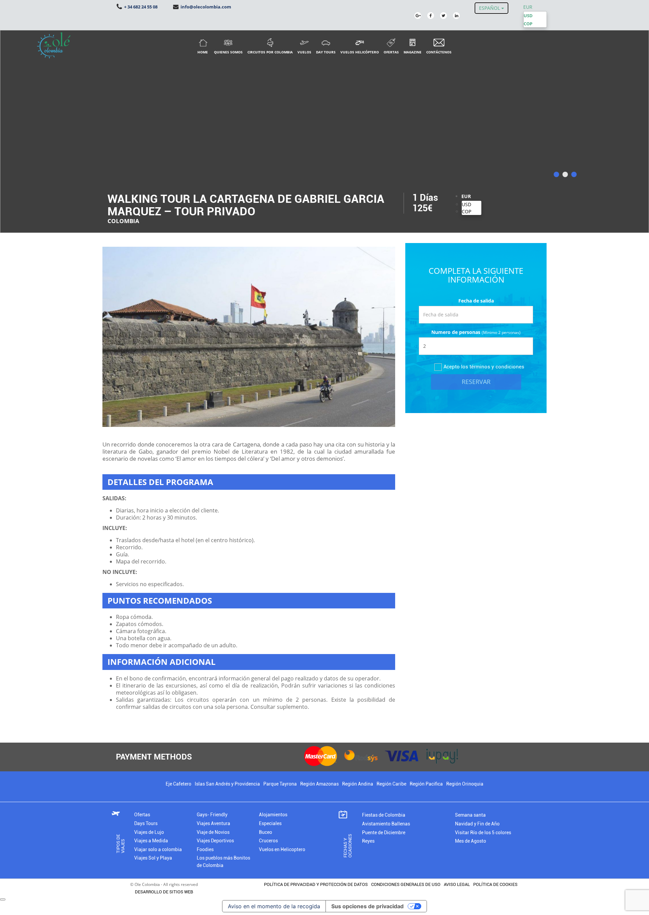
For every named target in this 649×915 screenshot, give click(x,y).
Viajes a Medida (151, 841)
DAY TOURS (326, 52)
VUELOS (304, 52)
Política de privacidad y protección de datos (316, 884)
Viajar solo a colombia (158, 849)
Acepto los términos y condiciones (483, 367)
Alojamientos (273, 815)
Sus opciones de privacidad (367, 906)
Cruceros (268, 841)
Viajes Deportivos (215, 841)
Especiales (270, 823)
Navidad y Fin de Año (477, 824)
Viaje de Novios (213, 832)
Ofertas (142, 815)
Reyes (368, 841)
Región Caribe (391, 784)
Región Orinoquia (464, 784)
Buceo (265, 832)
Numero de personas (455, 332)
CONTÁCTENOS (439, 52)
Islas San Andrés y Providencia (227, 784)
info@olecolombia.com (205, 7)
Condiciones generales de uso (405, 884)
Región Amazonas (319, 784)
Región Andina (357, 784)
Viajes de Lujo (149, 832)
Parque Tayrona (280, 784)
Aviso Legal (457, 884)
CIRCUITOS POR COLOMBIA (270, 52)
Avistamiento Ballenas (386, 824)
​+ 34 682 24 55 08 (140, 7)
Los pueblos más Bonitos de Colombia (223, 861)
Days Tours (146, 823)
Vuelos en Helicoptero (282, 849)
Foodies (205, 849)
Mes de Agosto (470, 841)
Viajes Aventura (213, 823)
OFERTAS (391, 52)
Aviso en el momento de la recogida (274, 906)
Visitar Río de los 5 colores (483, 833)
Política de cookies (495, 884)
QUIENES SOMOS (228, 52)
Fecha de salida (476, 300)
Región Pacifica (426, 784)
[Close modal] (2, 899)
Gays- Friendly (212, 815)
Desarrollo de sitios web (162, 891)
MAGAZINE (413, 52)
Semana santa (470, 815)
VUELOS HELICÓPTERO (359, 52)
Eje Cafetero (178, 784)
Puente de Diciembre (383, 833)
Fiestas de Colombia (383, 815)
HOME (202, 52)
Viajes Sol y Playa (153, 858)
